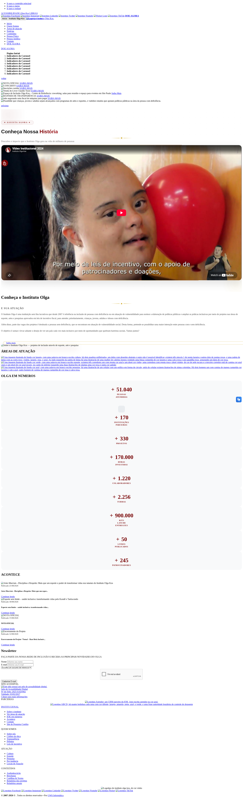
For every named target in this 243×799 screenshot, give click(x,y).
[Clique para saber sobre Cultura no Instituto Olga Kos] (121, 360)
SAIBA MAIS (26, 83)
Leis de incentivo (14, 744)
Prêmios (10, 741)
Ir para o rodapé (14, 8)
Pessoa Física (13, 36)
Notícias (10, 31)
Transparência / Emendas (34, 19)
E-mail (4, 664)
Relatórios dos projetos (17, 781)
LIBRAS (34, 13)
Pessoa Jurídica (13, 39)
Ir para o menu (13, 6)
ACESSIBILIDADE (15, 13)
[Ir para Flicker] (100, 16)
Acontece (11, 719)
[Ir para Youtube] (84, 16)
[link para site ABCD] (121, 704)
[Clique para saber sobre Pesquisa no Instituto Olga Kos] (121, 370)
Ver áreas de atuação (16, 714)
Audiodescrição (14, 773)
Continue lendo (8, 596)
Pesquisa (10, 758)
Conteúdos (11, 33)
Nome (4, 661)
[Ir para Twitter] (67, 16)
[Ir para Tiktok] (116, 16)
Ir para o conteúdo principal (19, 3)
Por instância (12, 761)
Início (9, 23)
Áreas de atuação (14, 28)
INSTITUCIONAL (10, 707)
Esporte (10, 756)
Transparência (13, 739)
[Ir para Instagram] (30, 16)
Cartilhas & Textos (15, 778)
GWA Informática (55, 795)
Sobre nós (11, 734)
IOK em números (14, 716)
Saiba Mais (116, 93)
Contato (10, 41)
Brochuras (11, 776)
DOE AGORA (13, 44)
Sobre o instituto (14, 711)
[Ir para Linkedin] (51, 790)
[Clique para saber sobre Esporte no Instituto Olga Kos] (121, 365)
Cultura (10, 753)
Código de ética (14, 736)
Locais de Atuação (15, 763)
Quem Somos (13, 26)
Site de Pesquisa (17, 724)
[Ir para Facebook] (10, 16)
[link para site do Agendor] (121, 702)
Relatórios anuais (14, 783)
